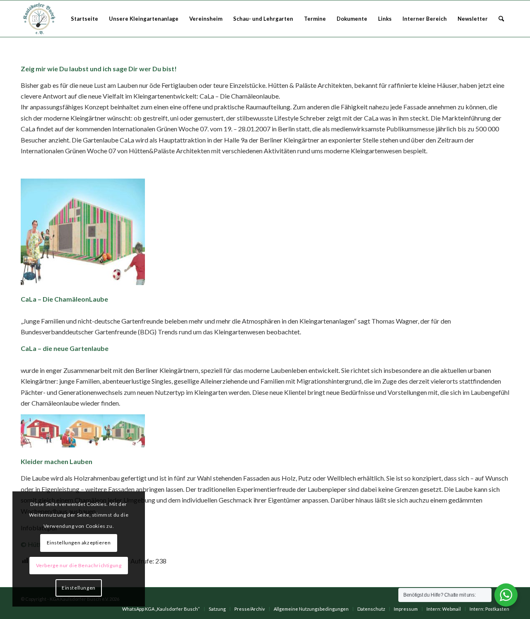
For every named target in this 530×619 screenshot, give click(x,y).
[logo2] (40, 18)
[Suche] (501, 18)
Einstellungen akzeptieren (79, 542)
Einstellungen (79, 588)
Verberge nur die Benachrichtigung (79, 565)
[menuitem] (84, 18)
